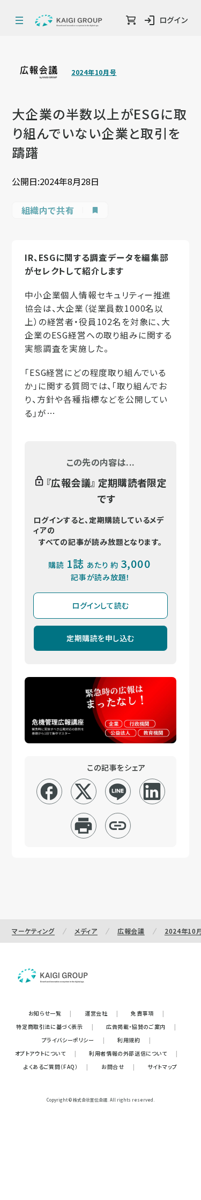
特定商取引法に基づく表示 (54, 1026)
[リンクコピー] (118, 825)
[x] (83, 791)
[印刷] (83, 825)
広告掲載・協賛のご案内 (141, 1026)
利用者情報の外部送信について (133, 1053)
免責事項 (147, 1013)
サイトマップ (162, 1067)
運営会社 (101, 1013)
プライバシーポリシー (73, 1040)
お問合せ (118, 1067)
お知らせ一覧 (50, 1013)
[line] (118, 791)
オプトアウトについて (46, 1053)
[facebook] (49, 791)
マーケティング (33, 930)
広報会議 (131, 930)
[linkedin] (152, 791)
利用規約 (134, 1040)
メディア (86, 930)
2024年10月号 (93, 72)
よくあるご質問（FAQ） (56, 1067)
